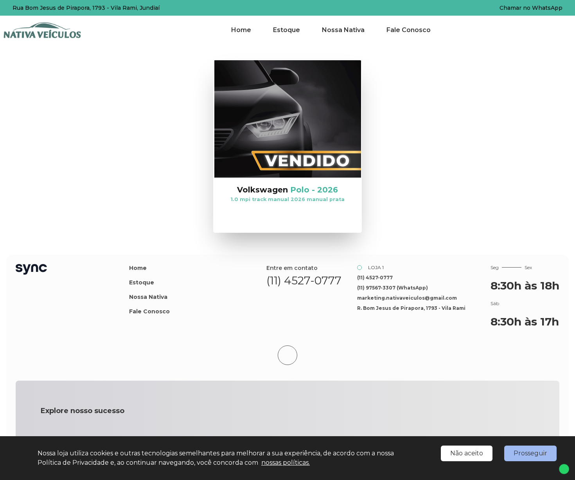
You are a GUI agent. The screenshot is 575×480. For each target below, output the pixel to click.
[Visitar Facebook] (295, 296)
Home (241, 30)
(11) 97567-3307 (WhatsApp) (392, 288)
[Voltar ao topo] (287, 355)
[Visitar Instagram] (312, 296)
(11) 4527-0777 (303, 280)
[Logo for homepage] (52, 30)
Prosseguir (530, 453)
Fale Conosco (408, 30)
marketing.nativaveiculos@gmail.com (407, 298)
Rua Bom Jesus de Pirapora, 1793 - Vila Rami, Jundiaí (86, 7)
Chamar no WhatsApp (531, 7)
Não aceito (466, 453)
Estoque (286, 30)
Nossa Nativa (343, 30)
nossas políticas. (285, 462)
